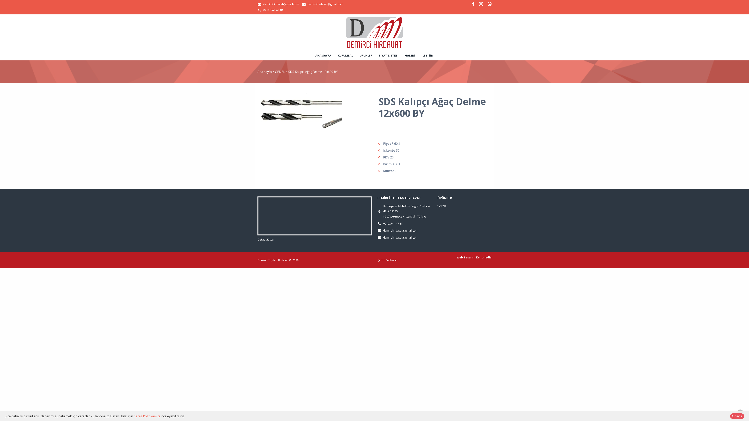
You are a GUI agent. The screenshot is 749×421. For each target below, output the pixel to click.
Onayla (737, 416)
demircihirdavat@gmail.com (281, 4)
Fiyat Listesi (388, 55)
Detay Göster (265, 239)
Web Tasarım (466, 257)
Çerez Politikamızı (147, 416)
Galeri (410, 55)
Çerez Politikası (387, 260)
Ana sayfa (323, 55)
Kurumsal (345, 55)
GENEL (280, 72)
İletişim (428, 55)
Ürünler (366, 55)
